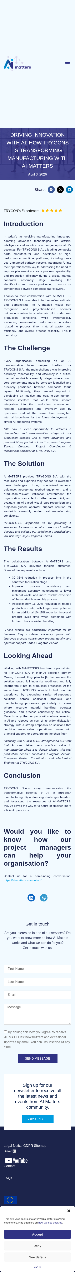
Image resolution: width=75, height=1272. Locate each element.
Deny (37, 1246)
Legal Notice (13, 1145)
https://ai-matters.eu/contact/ (22, 880)
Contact (9, 1166)
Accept (37, 1234)
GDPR (37, 1266)
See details (37, 1257)
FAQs (8, 1178)
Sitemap (40, 1145)
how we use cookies (50, 1222)
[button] (69, 1211)
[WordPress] (44, 897)
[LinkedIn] (31, 897)
